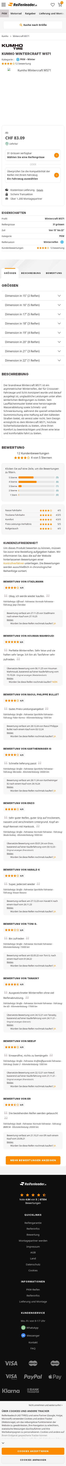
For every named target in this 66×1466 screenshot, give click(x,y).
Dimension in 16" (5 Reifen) (22, 305)
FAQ (33, 1348)
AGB (33, 1252)
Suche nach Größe (35, 25)
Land (33, 1258)
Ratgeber (30, 13)
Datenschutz (33, 1264)
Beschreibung (31, 273)
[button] (33, 477)
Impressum (33, 1246)
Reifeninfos (33, 1228)
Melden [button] (10, 620)
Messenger (33, 1335)
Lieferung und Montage (33, 1301)
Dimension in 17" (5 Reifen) (22, 314)
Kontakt (33, 1342)
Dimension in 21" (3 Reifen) (22, 351)
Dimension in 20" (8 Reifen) (22, 342)
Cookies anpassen (33, 1459)
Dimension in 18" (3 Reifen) (22, 323)
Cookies (33, 1270)
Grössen (10, 273)
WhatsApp (32, 1327)
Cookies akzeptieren (32, 1451)
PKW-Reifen (33, 1289)
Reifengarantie (33, 1222)
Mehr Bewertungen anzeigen (33, 1160)
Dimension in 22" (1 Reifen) (22, 360)
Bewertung (54, 273)
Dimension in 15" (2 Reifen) (22, 296)
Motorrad (16, 13)
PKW (4, 13)
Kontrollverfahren (13, 563)
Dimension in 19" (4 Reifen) (22, 333)
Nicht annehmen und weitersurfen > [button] (46, 1405)
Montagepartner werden (33, 1240)
